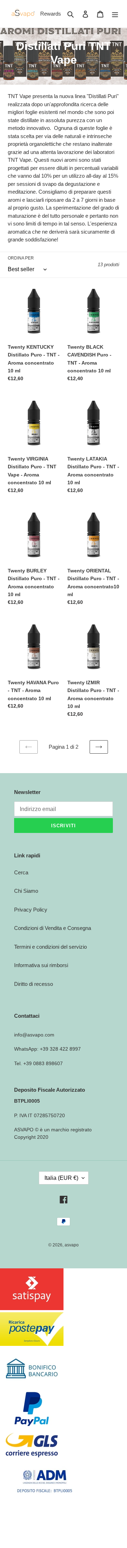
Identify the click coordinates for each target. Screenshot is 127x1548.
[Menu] (115, 14)
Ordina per (21, 258)
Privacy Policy (30, 910)
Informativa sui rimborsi (41, 965)
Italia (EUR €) (61, 1178)
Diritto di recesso (33, 984)
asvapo (72, 1245)
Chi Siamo (26, 891)
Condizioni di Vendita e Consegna (52, 928)
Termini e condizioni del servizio (50, 947)
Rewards (50, 14)
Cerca (21, 872)
